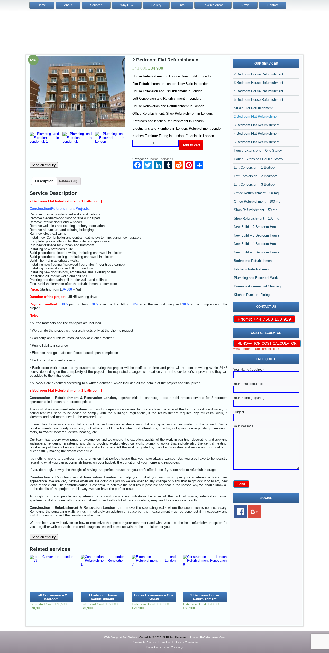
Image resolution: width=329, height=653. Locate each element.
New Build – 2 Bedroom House (256, 227)
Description (44, 181)
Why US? (126, 5)
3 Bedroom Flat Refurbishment (256, 125)
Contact (272, 5)
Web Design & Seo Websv (120, 637)
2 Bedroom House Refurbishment (258, 74)
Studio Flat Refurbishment (253, 108)
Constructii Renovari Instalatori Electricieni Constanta (165, 642)
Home (42, 5)
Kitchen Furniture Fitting (252, 295)
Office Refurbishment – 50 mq (256, 193)
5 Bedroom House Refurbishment (258, 100)
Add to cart (191, 145)
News (245, 5)
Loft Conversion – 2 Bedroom (255, 176)
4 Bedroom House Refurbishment (258, 91)
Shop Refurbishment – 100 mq (256, 218)
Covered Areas (213, 5)
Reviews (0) (68, 181)
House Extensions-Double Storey (258, 159)
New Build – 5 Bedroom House (256, 252)
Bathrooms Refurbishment (253, 261)
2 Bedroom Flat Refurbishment (256, 117)
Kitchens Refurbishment (252, 269)
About (68, 5)
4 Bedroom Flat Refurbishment (256, 133)
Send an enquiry (44, 165)
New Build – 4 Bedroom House (256, 244)
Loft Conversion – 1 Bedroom (255, 167)
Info (182, 5)
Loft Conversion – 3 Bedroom (255, 184)
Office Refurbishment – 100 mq (257, 201)
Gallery (156, 5)
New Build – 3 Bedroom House (256, 235)
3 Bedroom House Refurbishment (258, 83)
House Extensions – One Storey (258, 150)
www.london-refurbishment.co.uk (256, 349)
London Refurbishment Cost (207, 637)
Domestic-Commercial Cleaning (257, 286)
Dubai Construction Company (164, 647)
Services (96, 5)
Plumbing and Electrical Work (256, 278)
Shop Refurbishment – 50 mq (255, 210)
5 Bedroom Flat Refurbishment (256, 142)
